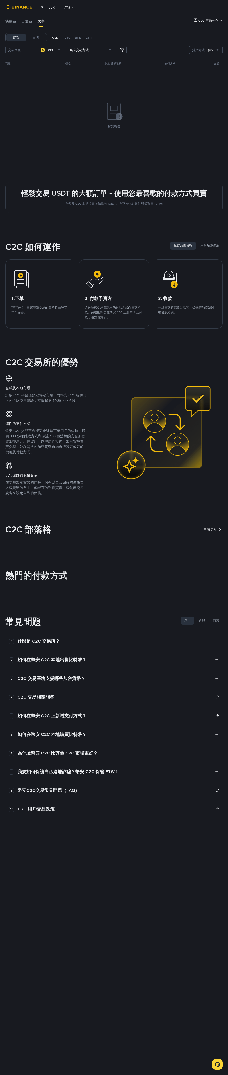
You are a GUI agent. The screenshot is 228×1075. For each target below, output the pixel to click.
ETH (89, 38)
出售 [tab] (36, 38)
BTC (68, 38)
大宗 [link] (41, 21)
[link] (118, 697)
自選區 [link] (26, 21)
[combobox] (51, 50)
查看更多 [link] (210, 529)
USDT (56, 38)
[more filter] (122, 50)
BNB (78, 38)
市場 (40, 7)
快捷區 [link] (10, 21)
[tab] (10, 21)
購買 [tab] (16, 38)
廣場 (67, 7)
